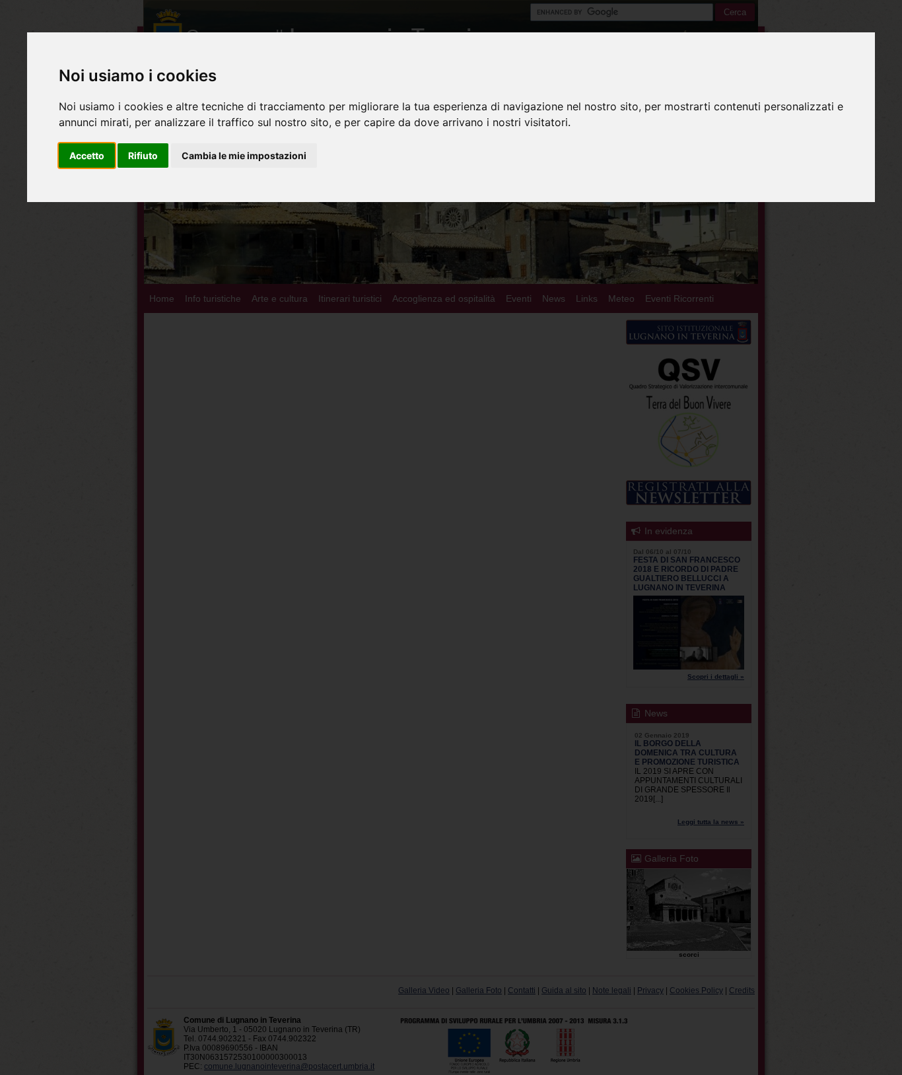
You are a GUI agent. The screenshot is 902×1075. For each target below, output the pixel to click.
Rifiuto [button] (143, 155)
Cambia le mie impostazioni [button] (244, 155)
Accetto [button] (86, 155)
